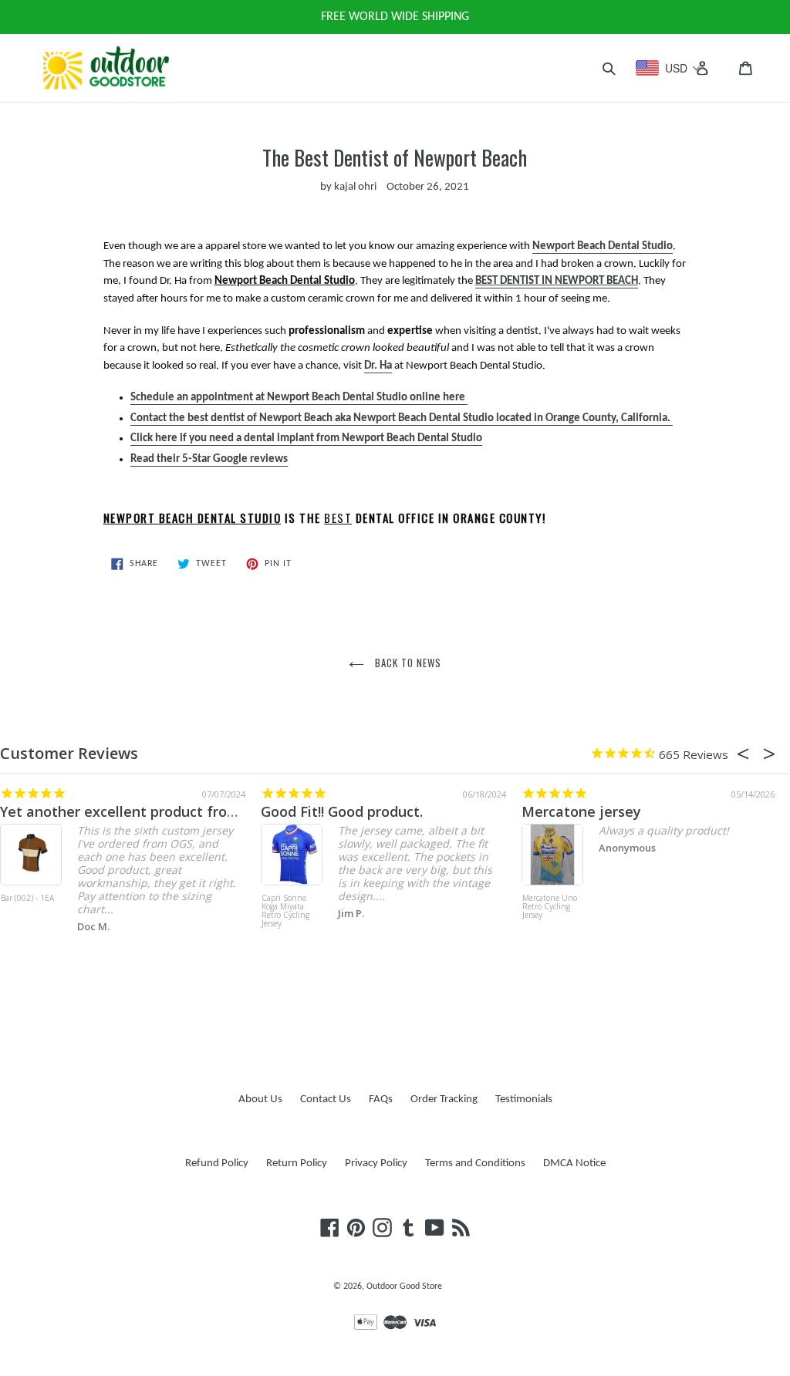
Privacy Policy (376, 1163)
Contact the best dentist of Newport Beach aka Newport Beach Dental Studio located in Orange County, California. (401, 418)
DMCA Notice (574, 1163)
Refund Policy (216, 1163)
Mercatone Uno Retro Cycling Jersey (549, 907)
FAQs (381, 1099)
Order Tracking (444, 1099)
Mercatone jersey (581, 811)
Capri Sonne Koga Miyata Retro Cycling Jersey (285, 911)
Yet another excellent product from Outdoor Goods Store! (195, 811)
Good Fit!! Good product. (342, 811)
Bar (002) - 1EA (27, 898)
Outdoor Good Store (404, 1286)
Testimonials (523, 1099)
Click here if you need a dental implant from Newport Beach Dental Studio (306, 438)
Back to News (407, 662)
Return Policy (296, 1163)
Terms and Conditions (475, 1163)
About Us (260, 1099)
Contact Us (325, 1099)
